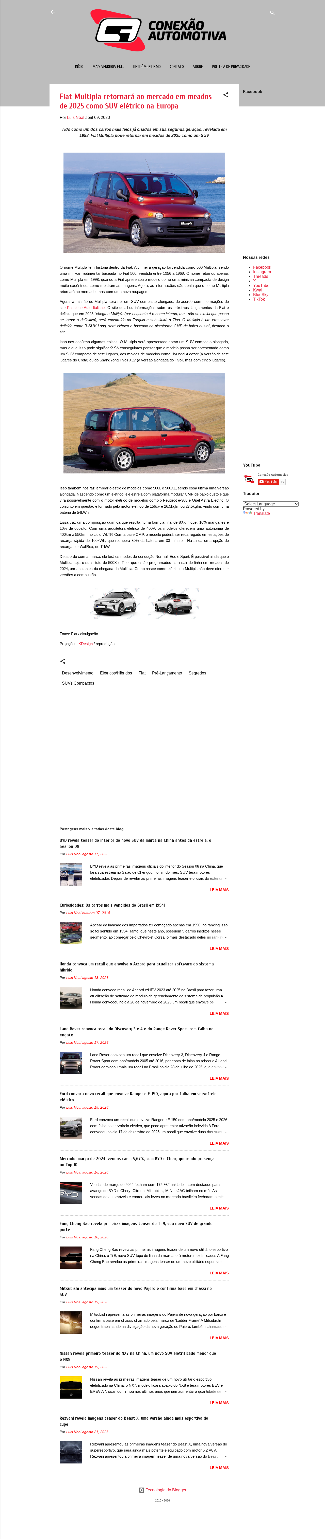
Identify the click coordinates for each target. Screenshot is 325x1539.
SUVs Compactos (78, 683)
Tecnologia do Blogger (165, 1490)
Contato (177, 66)
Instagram (262, 272)
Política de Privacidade (231, 66)
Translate (261, 513)
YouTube (261, 285)
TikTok (259, 299)
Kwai (257, 290)
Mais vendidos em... (108, 66)
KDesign (85, 644)
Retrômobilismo (147, 66)
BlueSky (260, 294)
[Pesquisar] (272, 14)
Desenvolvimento (77, 673)
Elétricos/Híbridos (116, 673)
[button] (226, 96)
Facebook (262, 267)
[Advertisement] (259, 382)
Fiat (142, 673)
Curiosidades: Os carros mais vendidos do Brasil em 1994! (112, 905)
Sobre (198, 66)
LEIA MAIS (219, 890)
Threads (260, 276)
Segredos (197, 673)
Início (79, 66)
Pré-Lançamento (167, 673)
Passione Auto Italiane (86, 307)
